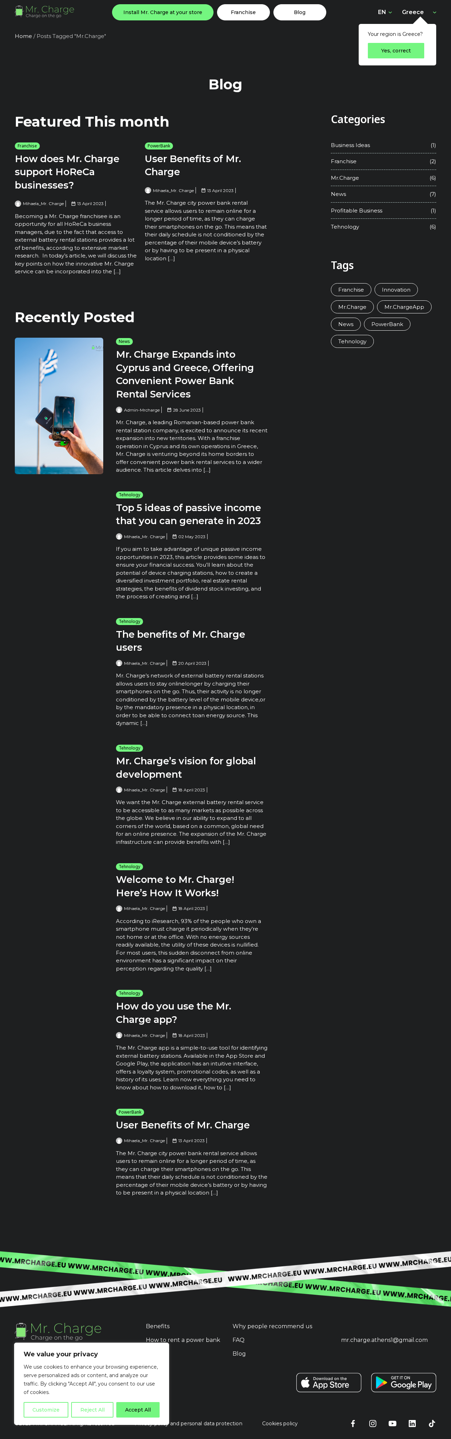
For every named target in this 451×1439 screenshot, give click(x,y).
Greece (413, 12)
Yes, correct (396, 50)
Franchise (243, 12)
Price (153, 1353)
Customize (46, 1410)
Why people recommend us (272, 1326)
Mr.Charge (345, 177)
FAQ (239, 1340)
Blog (299, 12)
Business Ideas (350, 145)
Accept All (138, 1410)
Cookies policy (280, 1423)
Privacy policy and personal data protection (188, 1423)
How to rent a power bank (183, 1340)
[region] (91, 1384)
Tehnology (129, 495)
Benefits (157, 1326)
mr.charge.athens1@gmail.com (384, 1340)
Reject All (92, 1410)
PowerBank (159, 146)
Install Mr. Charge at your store (162, 12)
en (382, 12)
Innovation (396, 289)
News (124, 341)
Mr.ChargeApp (404, 307)
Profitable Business (356, 210)
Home (23, 36)
